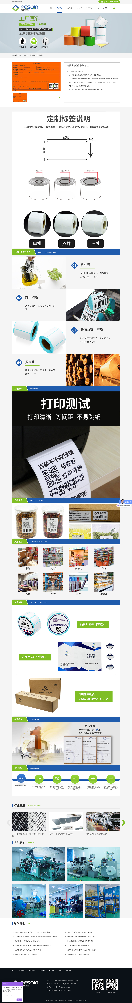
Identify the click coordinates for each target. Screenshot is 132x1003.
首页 (51, 8)
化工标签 (41, 55)
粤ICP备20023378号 (61, 1000)
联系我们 (106, 8)
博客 (97, 8)
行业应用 (79, 8)
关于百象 (89, 8)
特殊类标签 (33, 55)
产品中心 (59, 8)
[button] (59, 97)
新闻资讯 (69, 8)
